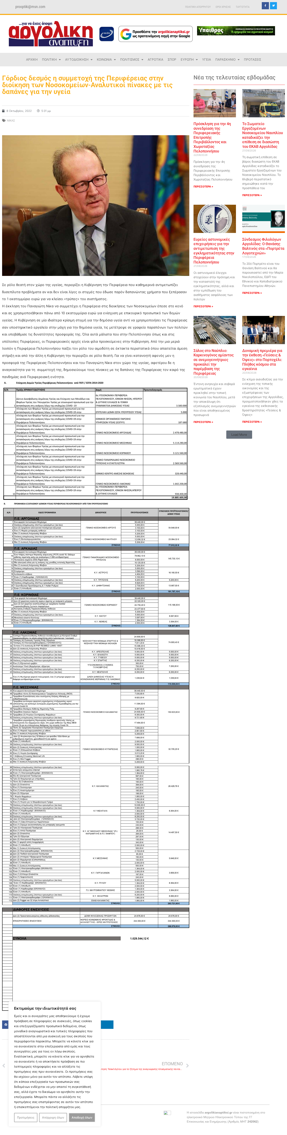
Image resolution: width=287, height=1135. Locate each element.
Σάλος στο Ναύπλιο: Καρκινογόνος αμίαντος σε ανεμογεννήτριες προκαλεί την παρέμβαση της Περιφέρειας (214, 362)
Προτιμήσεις (25, 1117)
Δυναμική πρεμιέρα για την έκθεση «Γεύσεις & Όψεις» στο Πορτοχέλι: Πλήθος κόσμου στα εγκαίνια (262, 359)
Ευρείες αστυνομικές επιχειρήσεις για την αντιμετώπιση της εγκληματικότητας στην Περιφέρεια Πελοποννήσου (214, 250)
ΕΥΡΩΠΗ (187, 59)
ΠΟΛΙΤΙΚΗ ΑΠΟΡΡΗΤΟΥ (198, 6)
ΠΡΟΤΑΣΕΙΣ (252, 59)
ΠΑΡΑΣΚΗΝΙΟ (225, 59)
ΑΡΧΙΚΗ (32, 59)
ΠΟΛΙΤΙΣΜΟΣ (129, 59)
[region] (54, 1064)
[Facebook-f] (265, 5)
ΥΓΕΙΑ (206, 59)
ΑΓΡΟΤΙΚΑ (155, 59)
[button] (239, 434)
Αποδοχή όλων (82, 1117)
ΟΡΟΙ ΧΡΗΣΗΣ (223, 6)
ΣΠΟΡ (172, 59)
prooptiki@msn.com (30, 7)
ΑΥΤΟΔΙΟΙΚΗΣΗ (76, 59)
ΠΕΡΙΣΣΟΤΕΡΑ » (203, 186)
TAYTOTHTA (243, 6)
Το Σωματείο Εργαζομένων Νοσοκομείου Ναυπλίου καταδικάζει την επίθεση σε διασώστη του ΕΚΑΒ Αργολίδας (262, 135)
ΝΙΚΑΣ (11, 120)
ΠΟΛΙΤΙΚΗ (49, 59)
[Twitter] (273, 5)
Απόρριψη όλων (53, 1117)
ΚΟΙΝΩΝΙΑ (104, 59)
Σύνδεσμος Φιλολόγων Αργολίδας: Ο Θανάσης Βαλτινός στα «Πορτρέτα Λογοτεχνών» (263, 246)
